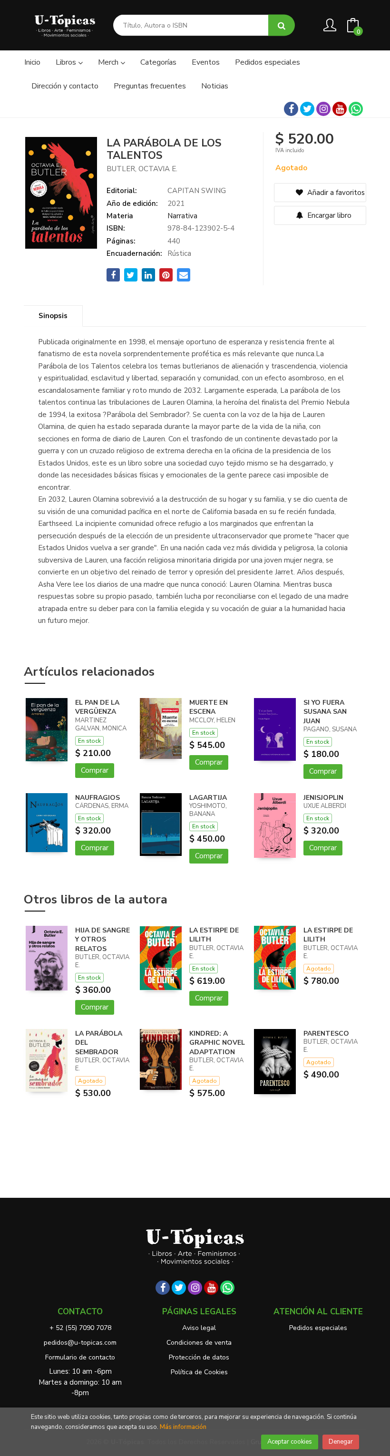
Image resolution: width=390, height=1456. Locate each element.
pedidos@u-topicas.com (80, 1342)
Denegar (341, 1441)
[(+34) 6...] (356, 109)
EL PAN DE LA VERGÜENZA (97, 707)
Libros (67, 62)
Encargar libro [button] (328, 215)
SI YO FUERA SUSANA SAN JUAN (325, 712)
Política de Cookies (199, 1372)
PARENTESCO (326, 1033)
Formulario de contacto (80, 1357)
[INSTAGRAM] (323, 109)
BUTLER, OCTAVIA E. (142, 169)
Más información (183, 1427)
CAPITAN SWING (196, 190)
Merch (109, 62)
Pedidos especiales (318, 1327)
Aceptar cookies (289, 1441)
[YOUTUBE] (339, 109)
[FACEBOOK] (291, 109)
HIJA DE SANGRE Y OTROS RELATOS (102, 939)
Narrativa (182, 216)
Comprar (94, 770)
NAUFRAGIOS (97, 797)
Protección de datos (199, 1357)
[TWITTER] (307, 109)
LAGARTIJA (208, 797)
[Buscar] (281, 25)
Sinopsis (53, 315)
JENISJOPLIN (323, 797)
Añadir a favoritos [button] (335, 192)
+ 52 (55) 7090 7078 (80, 1327)
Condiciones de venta (199, 1342)
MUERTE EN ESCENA (208, 707)
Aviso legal (199, 1327)
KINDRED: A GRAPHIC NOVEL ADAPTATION (217, 1043)
